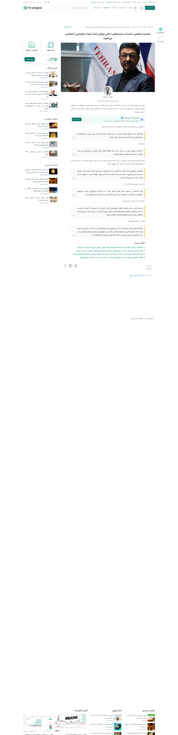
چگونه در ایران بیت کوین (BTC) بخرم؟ (36, 153)
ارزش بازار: (117, 2)
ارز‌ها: (153, 2)
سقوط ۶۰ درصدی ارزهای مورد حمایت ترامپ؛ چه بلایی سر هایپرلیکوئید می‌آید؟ (36, 106)
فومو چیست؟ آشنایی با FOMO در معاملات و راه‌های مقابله (36, 189)
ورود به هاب (29, 59)
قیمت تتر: (101, 2)
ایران (148, 268)
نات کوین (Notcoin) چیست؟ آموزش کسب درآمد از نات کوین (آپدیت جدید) (36, 171)
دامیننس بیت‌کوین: (142, 2)
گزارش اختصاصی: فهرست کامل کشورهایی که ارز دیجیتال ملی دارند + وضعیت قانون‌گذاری (111, 257)
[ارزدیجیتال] (32, 8)
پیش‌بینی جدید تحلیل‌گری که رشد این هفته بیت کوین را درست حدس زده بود (36, 94)
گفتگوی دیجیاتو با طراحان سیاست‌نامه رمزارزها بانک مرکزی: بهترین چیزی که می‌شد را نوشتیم (110, 247)
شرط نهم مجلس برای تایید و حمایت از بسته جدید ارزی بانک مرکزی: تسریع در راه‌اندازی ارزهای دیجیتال (108, 254)
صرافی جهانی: (127, 2)
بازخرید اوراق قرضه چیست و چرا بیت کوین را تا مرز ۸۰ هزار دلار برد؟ (36, 83)
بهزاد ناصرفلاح (108, 97)
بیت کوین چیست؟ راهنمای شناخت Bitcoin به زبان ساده (36, 134)
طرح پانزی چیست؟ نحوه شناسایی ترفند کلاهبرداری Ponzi (36, 143)
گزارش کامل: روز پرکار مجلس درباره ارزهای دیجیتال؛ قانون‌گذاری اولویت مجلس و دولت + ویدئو (109, 251)
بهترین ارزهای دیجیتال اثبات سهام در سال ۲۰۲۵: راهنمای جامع (36, 180)
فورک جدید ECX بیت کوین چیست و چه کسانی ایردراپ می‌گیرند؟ (36, 74)
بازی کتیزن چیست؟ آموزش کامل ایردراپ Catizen (36, 199)
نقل (126, 126)
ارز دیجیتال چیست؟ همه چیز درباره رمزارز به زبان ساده (36, 125)
